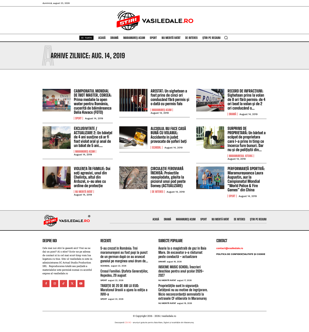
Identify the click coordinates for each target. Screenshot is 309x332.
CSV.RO (128, 322)
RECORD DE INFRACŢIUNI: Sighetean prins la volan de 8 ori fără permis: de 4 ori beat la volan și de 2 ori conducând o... (246, 99)
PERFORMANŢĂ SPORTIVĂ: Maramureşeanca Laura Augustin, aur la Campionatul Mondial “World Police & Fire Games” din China (246, 179)
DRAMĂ (232, 114)
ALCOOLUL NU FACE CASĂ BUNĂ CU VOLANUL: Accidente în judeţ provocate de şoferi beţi (169, 135)
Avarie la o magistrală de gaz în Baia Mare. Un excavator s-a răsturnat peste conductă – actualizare (182, 252)
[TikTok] (63, 283)
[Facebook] (46, 283)
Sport (78, 118)
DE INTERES (157, 191)
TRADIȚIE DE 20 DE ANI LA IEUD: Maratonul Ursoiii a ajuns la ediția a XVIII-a (123, 289)
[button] (226, 37)
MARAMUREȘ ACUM (162, 109)
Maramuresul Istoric (241, 155)
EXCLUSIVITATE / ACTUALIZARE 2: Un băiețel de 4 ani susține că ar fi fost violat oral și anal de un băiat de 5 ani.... (93, 137)
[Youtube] (80, 283)
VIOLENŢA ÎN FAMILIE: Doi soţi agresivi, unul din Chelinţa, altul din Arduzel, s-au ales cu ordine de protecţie (92, 177)
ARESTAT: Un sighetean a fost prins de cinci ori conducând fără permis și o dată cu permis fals (170, 97)
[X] (72, 283)
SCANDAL (156, 147)
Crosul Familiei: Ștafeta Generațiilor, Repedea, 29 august (124, 273)
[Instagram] (54, 283)
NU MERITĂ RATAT (84, 191)
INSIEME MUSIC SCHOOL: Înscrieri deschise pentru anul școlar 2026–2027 (181, 271)
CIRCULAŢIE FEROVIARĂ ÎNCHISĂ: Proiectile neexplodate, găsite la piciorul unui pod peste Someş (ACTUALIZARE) (168, 177)
